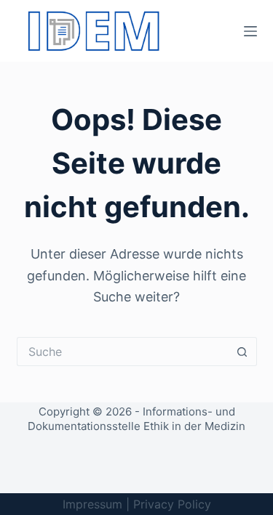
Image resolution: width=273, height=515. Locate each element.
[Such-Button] (242, 351)
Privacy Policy (172, 504)
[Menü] (250, 31)
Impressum (92, 504)
